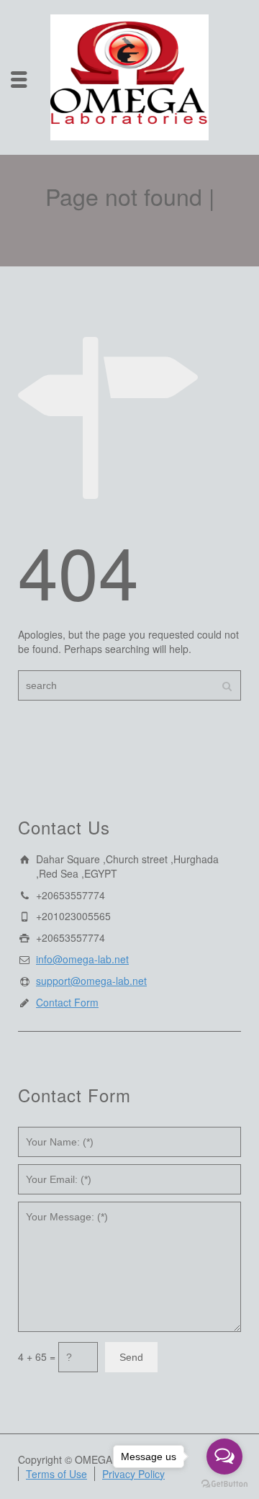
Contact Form (67, 1002)
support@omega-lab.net (91, 980)
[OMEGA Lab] (129, 75)
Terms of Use (56, 1474)
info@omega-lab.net (82, 959)
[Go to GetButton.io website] (224, 1484)
